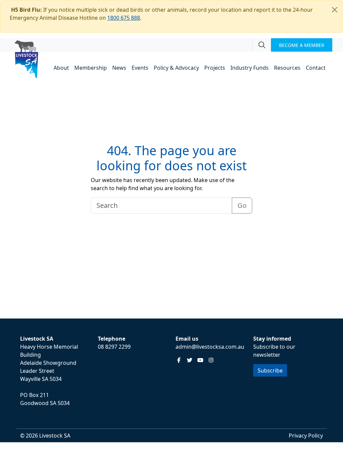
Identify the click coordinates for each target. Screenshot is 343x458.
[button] (61, 68)
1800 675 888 (123, 17)
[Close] (335, 9)
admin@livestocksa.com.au (210, 346)
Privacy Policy (306, 435)
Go (242, 205)
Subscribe (270, 370)
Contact (316, 67)
